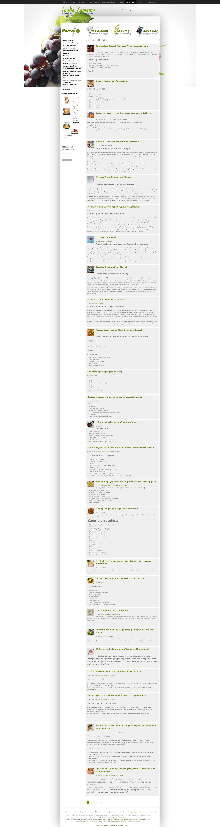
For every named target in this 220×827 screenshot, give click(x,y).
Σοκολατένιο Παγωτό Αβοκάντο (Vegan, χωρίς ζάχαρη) (122, 46)
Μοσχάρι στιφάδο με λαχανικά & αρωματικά (117, 508)
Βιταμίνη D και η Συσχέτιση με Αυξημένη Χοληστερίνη (113, 206)
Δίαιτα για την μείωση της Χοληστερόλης (110, 614)
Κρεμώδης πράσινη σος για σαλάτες (104, 371)
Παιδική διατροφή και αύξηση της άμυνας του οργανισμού (106, 451)
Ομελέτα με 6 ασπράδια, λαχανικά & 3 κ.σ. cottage (120, 578)
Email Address (66, 153)
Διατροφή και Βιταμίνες (106, 145)
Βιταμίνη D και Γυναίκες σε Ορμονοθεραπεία (117, 141)
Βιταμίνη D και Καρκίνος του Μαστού (114, 177)
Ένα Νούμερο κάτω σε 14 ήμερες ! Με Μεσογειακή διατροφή (76, 101)
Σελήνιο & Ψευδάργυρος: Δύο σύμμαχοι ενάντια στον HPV (115, 671)
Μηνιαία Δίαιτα (68, 135)
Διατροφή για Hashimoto (119, 821)
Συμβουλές (103, 567)
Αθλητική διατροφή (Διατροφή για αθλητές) (98, 821)
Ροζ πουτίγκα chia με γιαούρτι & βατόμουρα (117, 422)
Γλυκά (102, 50)
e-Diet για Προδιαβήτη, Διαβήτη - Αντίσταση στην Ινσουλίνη (77, 112)
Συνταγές (103, 84)
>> (101, 802)
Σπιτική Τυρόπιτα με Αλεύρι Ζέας (112, 81)
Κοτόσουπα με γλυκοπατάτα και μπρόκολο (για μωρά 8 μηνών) (126, 481)
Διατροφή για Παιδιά (134, 821)
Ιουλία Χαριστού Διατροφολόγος (70, 20)
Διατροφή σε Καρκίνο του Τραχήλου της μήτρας (104, 675)
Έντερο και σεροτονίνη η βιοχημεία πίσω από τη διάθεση (123, 113)
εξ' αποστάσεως (120, 817)
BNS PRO (124, 825)
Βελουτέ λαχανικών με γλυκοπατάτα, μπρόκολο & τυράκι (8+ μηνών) (120, 447)
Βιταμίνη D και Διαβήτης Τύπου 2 (111, 267)
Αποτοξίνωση (76, 122)
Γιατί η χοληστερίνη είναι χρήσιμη (112, 610)
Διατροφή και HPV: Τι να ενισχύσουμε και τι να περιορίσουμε (116, 695)
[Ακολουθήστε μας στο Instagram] (126, 7)
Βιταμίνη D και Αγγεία (106, 237)
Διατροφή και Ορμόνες (106, 116)
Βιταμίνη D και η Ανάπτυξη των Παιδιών (106, 299)
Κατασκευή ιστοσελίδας (116, 825)
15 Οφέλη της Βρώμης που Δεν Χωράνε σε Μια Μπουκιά (122, 649)
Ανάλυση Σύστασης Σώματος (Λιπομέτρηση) (115, 819)
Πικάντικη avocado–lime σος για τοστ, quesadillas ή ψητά (114, 397)
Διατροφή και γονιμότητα (107, 636)
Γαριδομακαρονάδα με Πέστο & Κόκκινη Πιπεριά (119, 330)
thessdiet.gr (105, 825)
